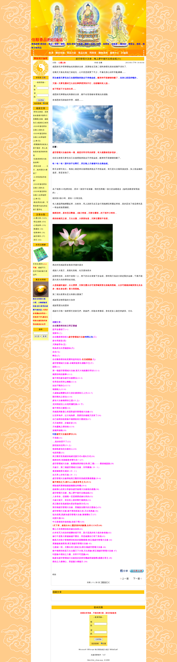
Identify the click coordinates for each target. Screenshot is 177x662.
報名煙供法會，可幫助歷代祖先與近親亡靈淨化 (40, 205)
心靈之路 (37, 218)
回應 (89, 582)
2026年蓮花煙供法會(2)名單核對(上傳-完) (40, 137)
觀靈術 (36, 229)
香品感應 (37, 222)
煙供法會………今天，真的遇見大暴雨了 (40, 169)
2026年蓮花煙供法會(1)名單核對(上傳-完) (40, 195)
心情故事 (37, 225)
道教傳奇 (37, 232)
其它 (35, 240)
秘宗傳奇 (37, 236)
